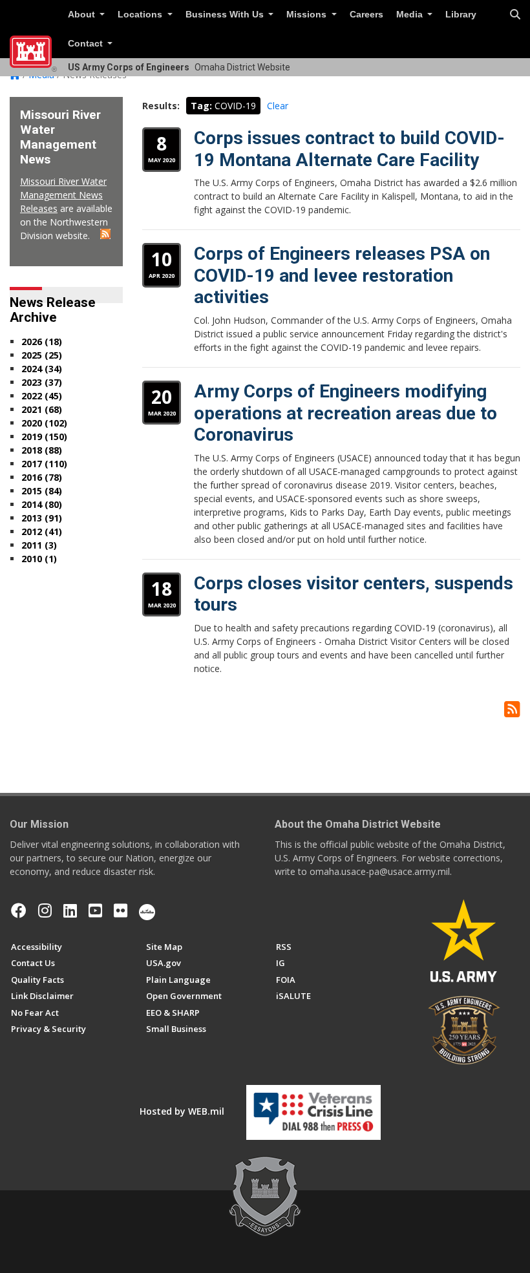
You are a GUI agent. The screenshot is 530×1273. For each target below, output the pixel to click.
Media (410, 14)
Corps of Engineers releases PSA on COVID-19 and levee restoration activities (342, 275)
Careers (366, 14)
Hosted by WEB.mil (182, 1111)
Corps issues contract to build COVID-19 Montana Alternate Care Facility (349, 149)
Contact (86, 43)
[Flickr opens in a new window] (120, 910)
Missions (307, 14)
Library (460, 14)
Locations (141, 14)
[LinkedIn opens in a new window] (70, 910)
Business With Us (226, 14)
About (83, 14)
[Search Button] (515, 15)
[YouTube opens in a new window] (95, 910)
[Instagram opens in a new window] (45, 910)
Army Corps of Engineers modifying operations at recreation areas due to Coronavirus (345, 413)
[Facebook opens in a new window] (18, 910)
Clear (277, 106)
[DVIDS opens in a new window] (147, 910)
